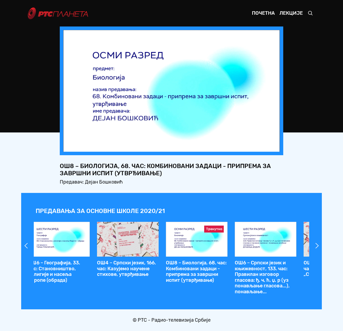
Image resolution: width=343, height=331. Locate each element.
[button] (242, 146)
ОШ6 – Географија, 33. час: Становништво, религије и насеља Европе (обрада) (54, 271)
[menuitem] (257, 146)
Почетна (263, 13)
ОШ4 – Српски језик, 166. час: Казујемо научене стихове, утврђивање (126, 268)
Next (317, 245)
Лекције (291, 13)
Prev (26, 245)
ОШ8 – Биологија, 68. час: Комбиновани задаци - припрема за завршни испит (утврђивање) (196, 271)
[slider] (156, 146)
